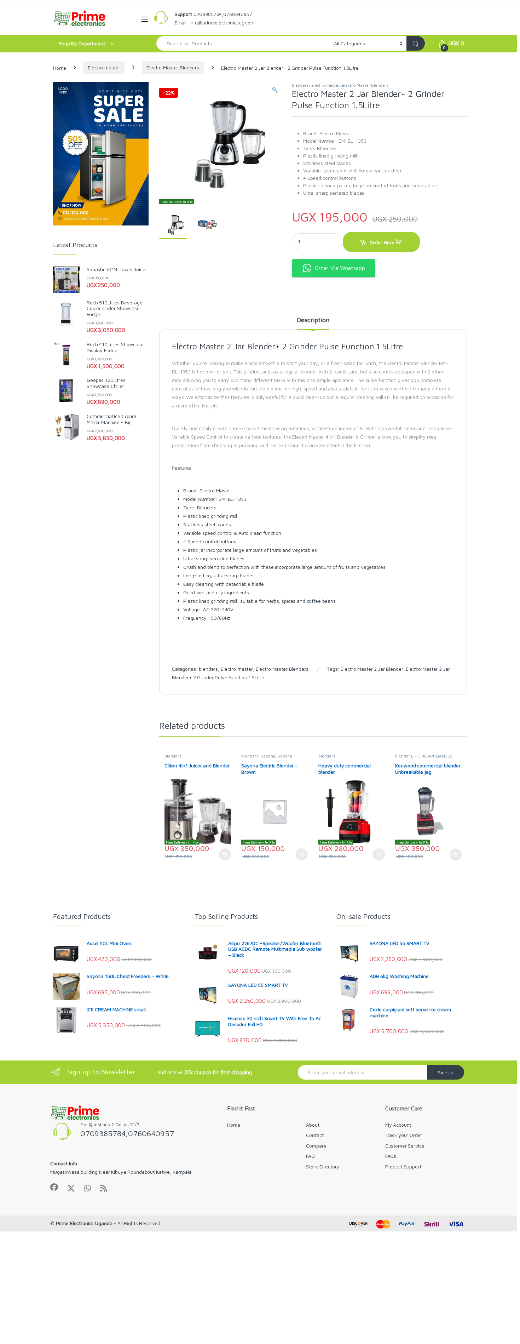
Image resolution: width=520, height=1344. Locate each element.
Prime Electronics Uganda (84, 1223)
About (312, 1125)
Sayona (268, 756)
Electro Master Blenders (172, 67)
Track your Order (403, 1135)
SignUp (445, 1072)
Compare (316, 1146)
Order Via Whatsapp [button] (340, 268)
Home (59, 67)
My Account (398, 1125)
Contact (314, 1135)
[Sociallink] (54, 1187)
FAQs (390, 1156)
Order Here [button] (221, 854)
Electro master (104, 67)
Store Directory (322, 1166)
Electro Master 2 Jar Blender (372, 669)
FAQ (310, 1156)
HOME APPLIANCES (433, 756)
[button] (275, 90)
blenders (300, 85)
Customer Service (404, 1146)
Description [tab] (313, 320)
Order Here (382, 242)
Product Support (403, 1166)
